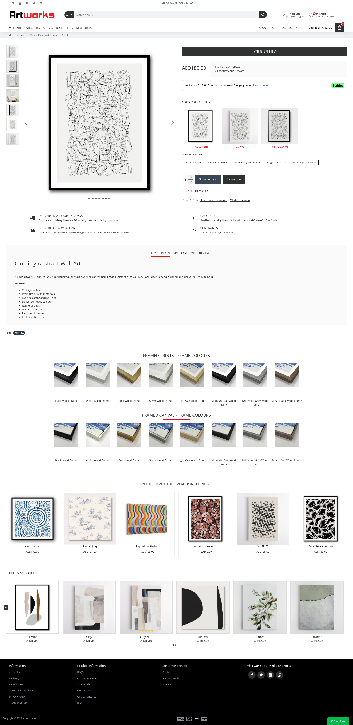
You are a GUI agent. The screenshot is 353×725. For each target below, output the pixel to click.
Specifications (184, 253)
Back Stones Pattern (320, 546)
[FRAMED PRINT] (200, 126)
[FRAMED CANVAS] (279, 126)
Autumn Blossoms (205, 546)
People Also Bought (21, 573)
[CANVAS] (240, 126)
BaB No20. (262, 546)
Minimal (202, 637)
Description (160, 253)
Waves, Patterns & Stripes (43, 35)
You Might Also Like (157, 484)
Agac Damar (32, 546)
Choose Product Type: (195, 102)
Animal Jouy (90, 546)
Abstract (21, 35)
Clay (89, 637)
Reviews (205, 253)
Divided (317, 637)
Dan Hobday (233, 66)
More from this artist (193, 484)
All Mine (32, 637)
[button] (25, 122)
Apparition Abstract (148, 546)
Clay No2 (146, 637)
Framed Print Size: (192, 154)
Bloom (260, 637)
